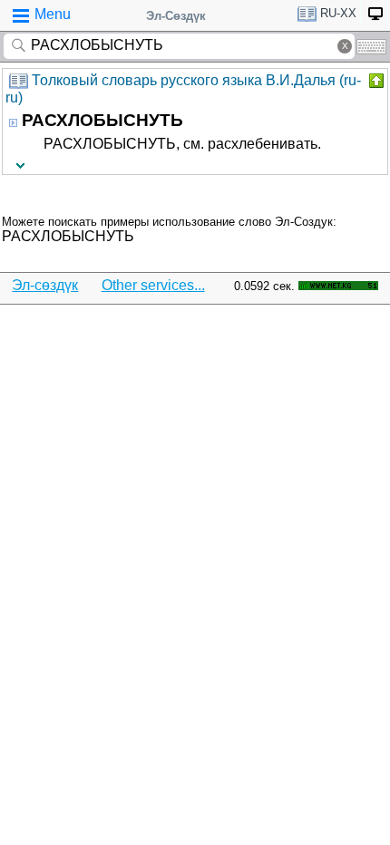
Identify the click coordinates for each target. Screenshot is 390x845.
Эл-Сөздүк (176, 16)
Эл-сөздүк (45, 285)
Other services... (153, 285)
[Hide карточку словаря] (375, 81)
